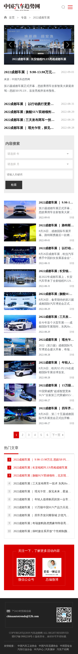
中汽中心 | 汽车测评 (44, 649)
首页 (12, 17)
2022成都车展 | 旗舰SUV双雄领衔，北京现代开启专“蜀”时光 (39, 112)
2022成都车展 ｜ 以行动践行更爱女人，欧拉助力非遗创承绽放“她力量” (39, 104)
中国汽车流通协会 (48, 645)
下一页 (56, 434)
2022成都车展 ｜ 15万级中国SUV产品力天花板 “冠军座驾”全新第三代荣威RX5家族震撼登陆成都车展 (40, 507)
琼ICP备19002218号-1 (23, 636)
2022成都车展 (41, 17)
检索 (14, 184)
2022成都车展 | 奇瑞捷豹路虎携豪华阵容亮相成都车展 (40, 523)
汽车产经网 (63, 649)
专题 (24, 17)
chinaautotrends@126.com (21, 616)
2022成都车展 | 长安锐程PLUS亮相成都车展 (38, 467)
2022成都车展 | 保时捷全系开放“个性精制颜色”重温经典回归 (39, 531)
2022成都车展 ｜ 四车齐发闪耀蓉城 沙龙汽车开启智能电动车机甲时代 (40, 515)
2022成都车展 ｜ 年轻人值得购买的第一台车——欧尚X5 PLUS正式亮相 (40, 499)
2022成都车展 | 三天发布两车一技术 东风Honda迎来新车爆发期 (39, 119)
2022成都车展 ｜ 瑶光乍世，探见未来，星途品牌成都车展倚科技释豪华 (39, 127)
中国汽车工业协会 (27, 645)
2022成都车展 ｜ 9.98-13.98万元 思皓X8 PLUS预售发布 (39, 72)
